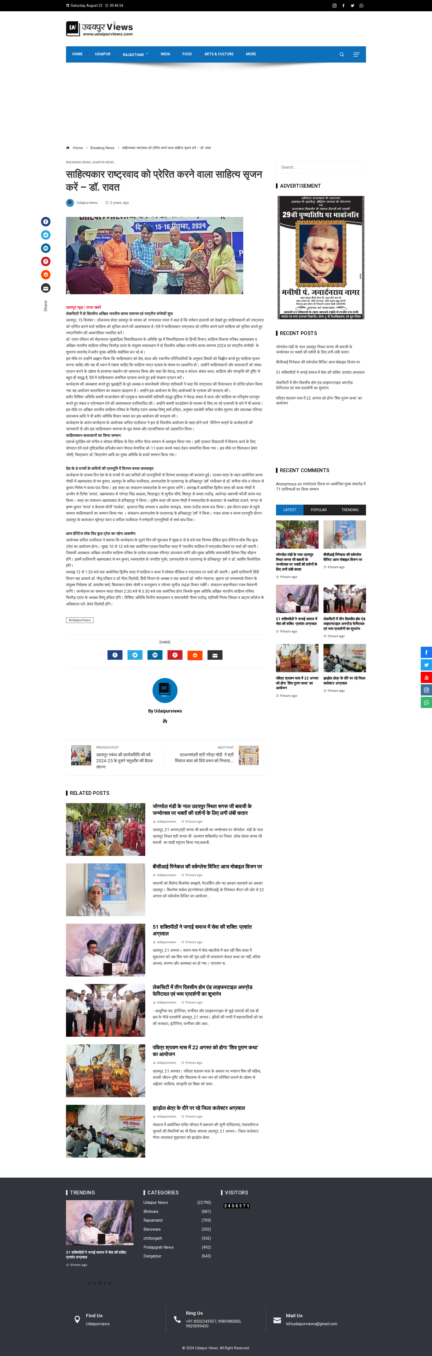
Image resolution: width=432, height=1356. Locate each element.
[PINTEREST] (175, 655)
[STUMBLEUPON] (195, 655)
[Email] (45, 288)
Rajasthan (133, 55)
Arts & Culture (219, 54)
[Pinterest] (45, 261)
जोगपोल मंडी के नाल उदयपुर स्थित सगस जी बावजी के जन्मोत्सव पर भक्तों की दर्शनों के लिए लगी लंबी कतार (314, 350)
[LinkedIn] (45, 248)
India (165, 54)
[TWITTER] (135, 655)
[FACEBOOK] (115, 655)
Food (187, 54)
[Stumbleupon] (45, 274)
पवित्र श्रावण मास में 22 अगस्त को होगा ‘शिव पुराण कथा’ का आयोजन (297, 683)
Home (77, 54)
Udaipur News (103, 162)
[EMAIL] (215, 655)
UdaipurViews (81, 620)
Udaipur (102, 54)
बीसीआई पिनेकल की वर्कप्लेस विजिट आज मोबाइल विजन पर (207, 867)
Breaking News (78, 162)
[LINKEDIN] (155, 655)
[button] (89, 1283)
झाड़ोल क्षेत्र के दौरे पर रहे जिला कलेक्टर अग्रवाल (199, 1108)
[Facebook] (45, 221)
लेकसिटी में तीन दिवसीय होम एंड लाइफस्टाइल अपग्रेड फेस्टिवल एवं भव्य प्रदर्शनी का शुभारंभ (314, 385)
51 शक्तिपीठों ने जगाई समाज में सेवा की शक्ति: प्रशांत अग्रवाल (320, 372)
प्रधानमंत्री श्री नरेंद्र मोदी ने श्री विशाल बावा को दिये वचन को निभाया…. (204, 755)
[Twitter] (45, 235)
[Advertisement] (216, 107)
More (251, 54)
